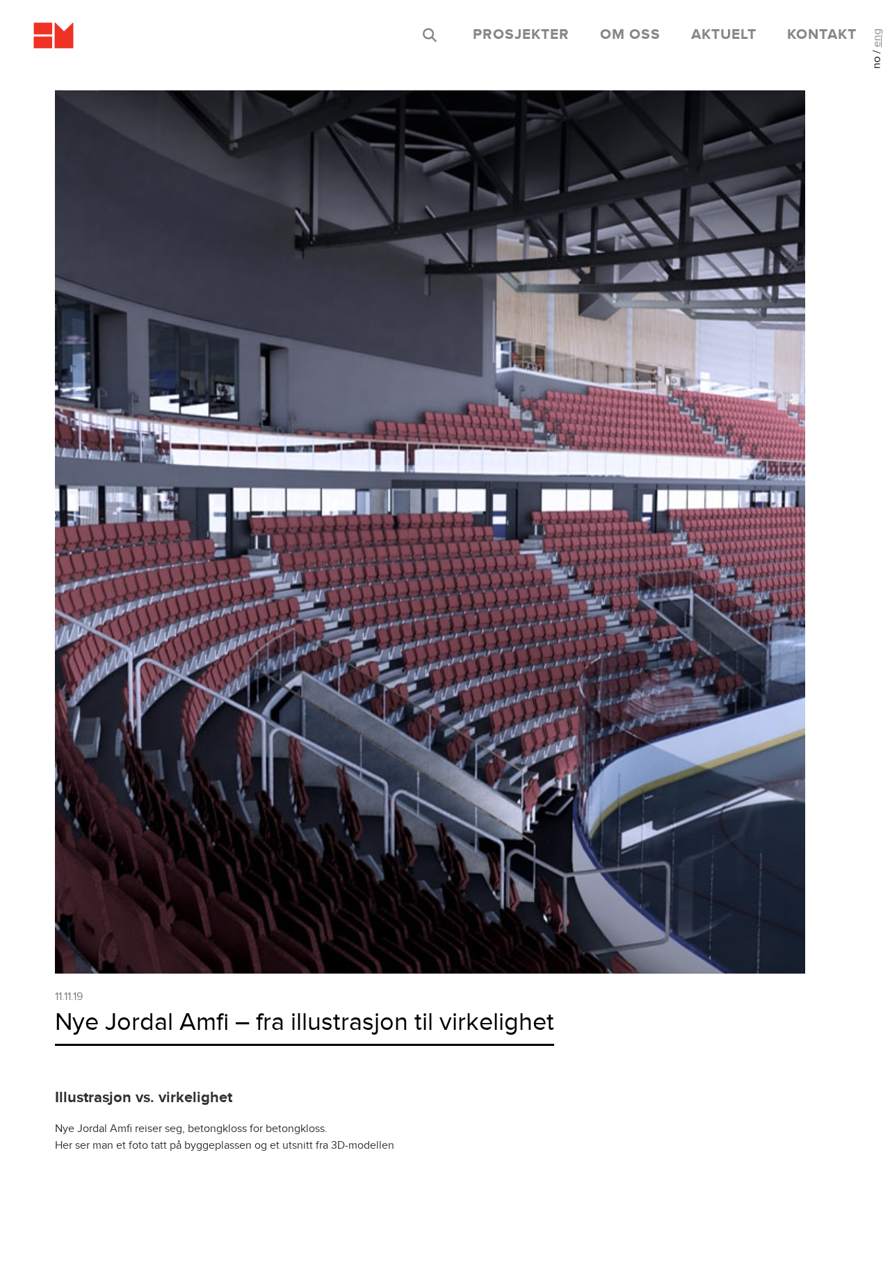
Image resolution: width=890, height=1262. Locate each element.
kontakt (822, 35)
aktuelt (723, 35)
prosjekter (521, 35)
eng (877, 37)
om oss (630, 35)
